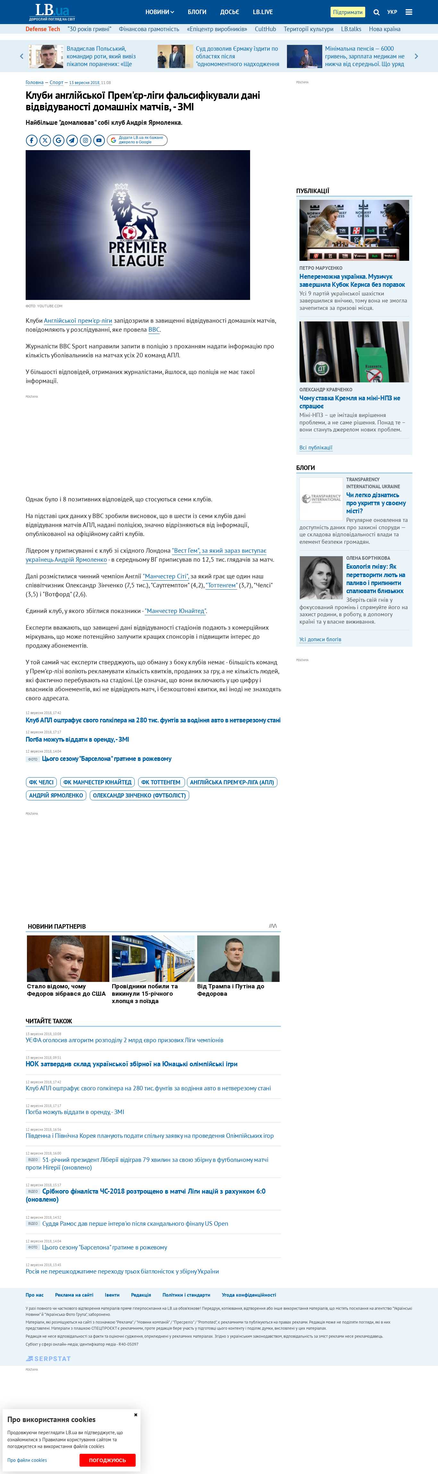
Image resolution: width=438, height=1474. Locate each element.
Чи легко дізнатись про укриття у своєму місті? (376, 502)
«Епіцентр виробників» (217, 29)
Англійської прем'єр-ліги (78, 320)
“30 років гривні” (89, 29)
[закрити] (135, 1414)
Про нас (35, 1294)
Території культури (308, 29)
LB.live (263, 12)
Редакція (141, 1294)
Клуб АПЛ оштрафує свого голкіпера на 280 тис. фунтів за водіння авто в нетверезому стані (153, 720)
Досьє (229, 12)
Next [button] (416, 56)
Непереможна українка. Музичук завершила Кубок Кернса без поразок (352, 280)
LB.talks (351, 29)
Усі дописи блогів (320, 639)
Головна (35, 82)
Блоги (197, 12)
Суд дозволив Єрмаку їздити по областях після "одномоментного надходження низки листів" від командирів (237, 60)
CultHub (265, 29)
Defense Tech (43, 29)
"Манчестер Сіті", (166, 576)
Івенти (112, 1294)
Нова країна (384, 29)
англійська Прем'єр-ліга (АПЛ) (232, 782)
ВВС (154, 329)
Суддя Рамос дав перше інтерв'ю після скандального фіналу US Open (128, 1223)
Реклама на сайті (74, 1294)
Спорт (56, 82)
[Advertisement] (153, 445)
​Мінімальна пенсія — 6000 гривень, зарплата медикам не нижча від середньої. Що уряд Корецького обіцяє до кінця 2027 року (365, 64)
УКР (392, 11)
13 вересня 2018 (84, 82)
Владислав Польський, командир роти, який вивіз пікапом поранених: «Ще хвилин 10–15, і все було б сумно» (102, 64)
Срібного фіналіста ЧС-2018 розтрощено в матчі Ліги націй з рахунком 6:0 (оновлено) (145, 1195)
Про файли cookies (27, 1460)
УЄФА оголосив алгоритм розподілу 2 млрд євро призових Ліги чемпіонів (124, 1040)
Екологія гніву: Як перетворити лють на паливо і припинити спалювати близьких (375, 578)
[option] (90, 56)
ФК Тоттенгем (161, 782)
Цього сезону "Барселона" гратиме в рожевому (99, 758)
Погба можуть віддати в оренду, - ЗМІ (77, 739)
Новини (157, 12)
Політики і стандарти (186, 1294)
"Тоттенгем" (221, 585)
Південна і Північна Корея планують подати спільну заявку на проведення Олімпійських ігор (150, 1135)
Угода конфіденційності (249, 1294)
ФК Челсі (41, 782)
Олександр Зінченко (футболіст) (139, 795)
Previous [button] (22, 56)
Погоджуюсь (107, 1460)
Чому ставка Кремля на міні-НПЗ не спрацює (349, 402)
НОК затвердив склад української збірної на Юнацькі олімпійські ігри (132, 1063)
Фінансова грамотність (149, 29)
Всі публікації (316, 447)
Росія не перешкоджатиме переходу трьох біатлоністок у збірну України (122, 1271)
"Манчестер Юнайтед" (175, 611)
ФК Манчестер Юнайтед (97, 782)
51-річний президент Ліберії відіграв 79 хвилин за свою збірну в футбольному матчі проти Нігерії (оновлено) (147, 1163)
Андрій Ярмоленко (56, 795)
